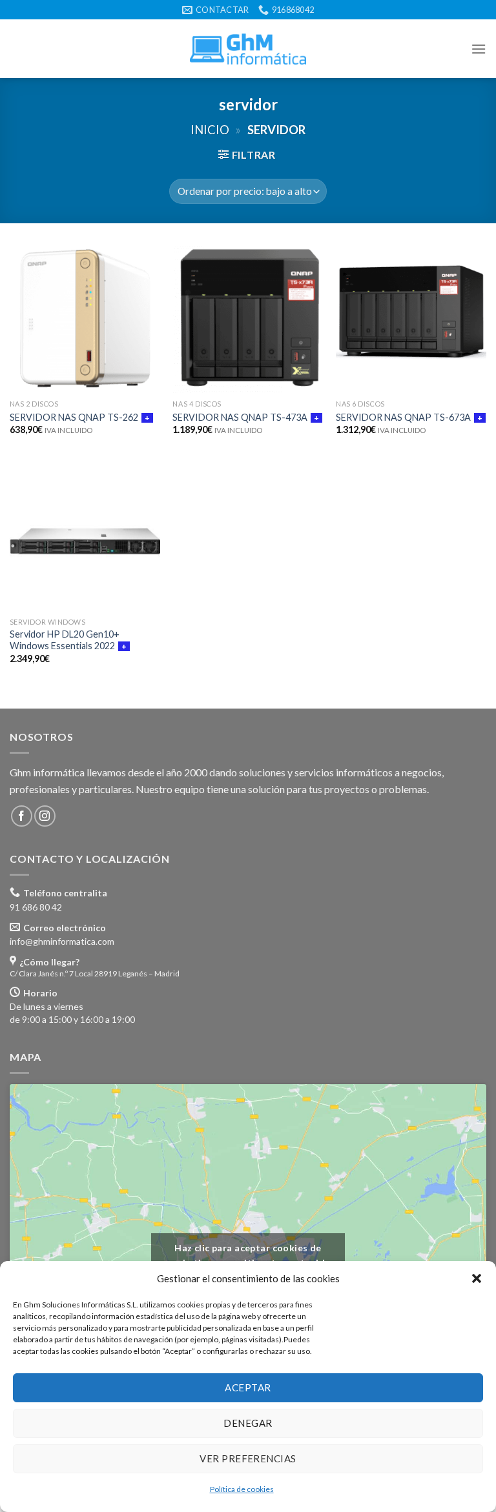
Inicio (210, 130)
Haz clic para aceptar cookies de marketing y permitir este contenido (248, 1255)
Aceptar (248, 1387)
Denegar (247, 1423)
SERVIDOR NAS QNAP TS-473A (239, 417)
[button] (476, 1278)
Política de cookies (242, 1489)
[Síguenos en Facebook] (21, 816)
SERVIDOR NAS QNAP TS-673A (403, 417)
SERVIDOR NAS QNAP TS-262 (74, 417)
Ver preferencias (248, 1458)
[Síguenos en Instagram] (45, 816)
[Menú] (478, 49)
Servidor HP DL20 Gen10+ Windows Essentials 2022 (64, 640)
